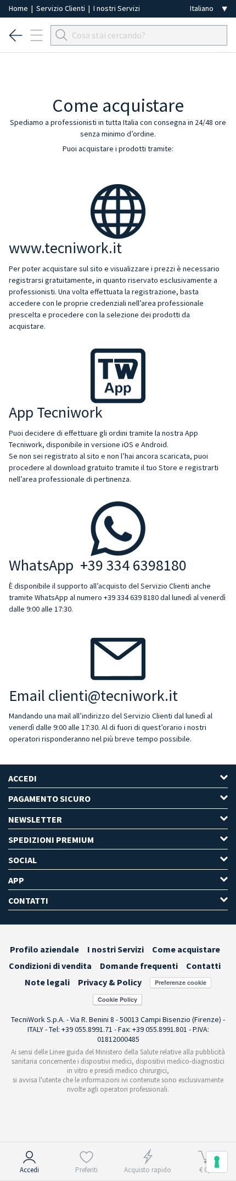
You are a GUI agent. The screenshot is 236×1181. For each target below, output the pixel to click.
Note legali (47, 982)
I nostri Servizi (116, 8)
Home (19, 8)
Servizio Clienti (61, 8)
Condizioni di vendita (50, 965)
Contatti (203, 965)
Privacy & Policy (110, 982)
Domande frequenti (139, 965)
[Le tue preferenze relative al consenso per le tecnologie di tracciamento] (216, 1161)
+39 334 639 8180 (131, 597)
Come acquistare (186, 949)
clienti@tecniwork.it (113, 695)
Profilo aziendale (44, 949)
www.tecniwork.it (65, 248)
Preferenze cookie (180, 982)
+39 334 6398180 (133, 565)
